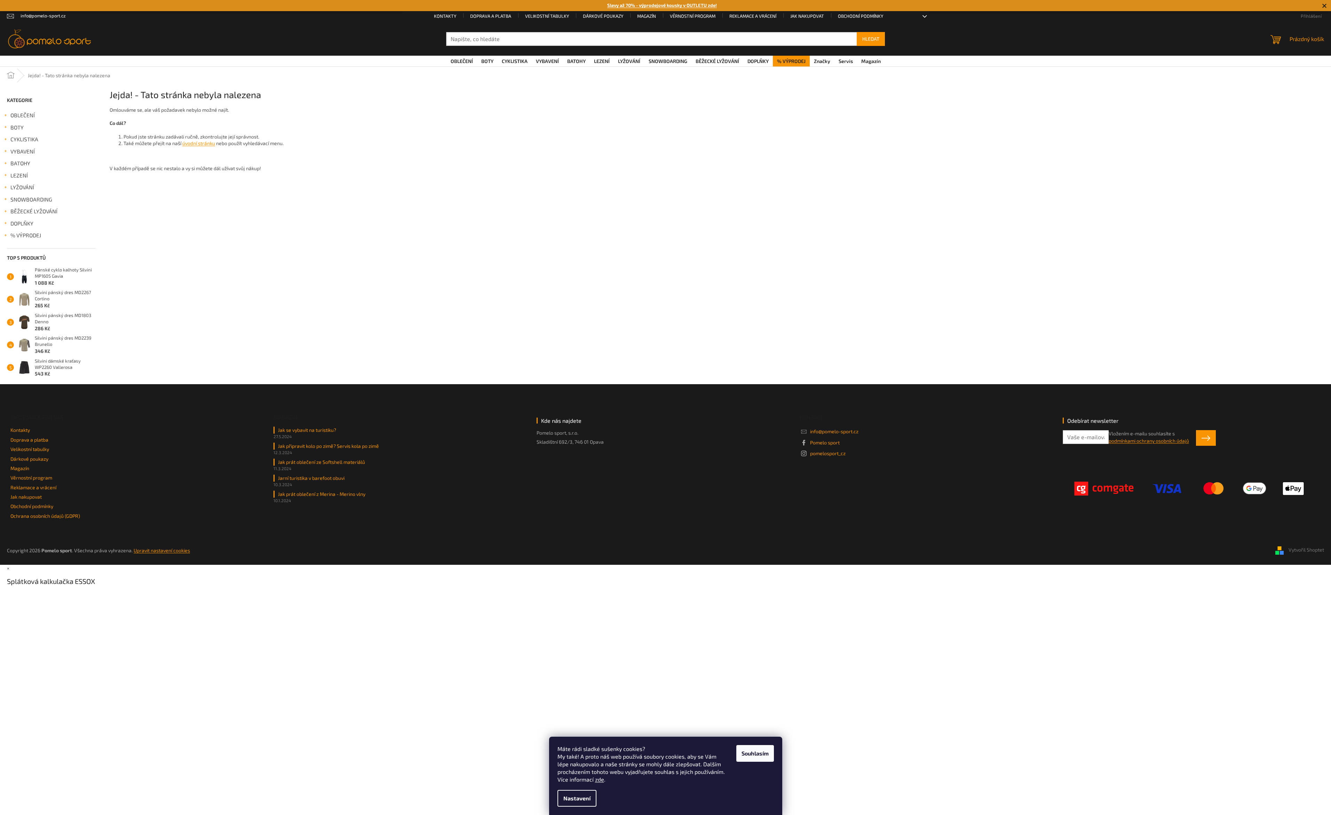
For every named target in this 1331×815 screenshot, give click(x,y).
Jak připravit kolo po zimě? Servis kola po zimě (328, 446)
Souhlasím (755, 753)
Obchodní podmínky (860, 16)
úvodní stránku (198, 143)
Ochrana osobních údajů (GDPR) (45, 516)
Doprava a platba (490, 16)
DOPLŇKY (21, 223)
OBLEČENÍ (22, 115)
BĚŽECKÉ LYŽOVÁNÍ (33, 211)
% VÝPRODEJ (25, 235)
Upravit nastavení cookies (162, 550)
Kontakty (445, 16)
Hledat (870, 39)
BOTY (17, 127)
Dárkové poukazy (603, 16)
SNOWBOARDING (31, 199)
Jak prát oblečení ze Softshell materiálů (321, 462)
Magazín (646, 16)
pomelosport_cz (828, 453)
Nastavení (577, 798)
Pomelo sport (825, 442)
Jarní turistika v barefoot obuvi (311, 478)
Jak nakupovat (807, 16)
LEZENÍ (19, 175)
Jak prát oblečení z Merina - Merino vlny (321, 494)
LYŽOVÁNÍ (22, 187)
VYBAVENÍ (22, 151)
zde (599, 779)
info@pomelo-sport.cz (834, 431)
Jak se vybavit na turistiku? (307, 430)
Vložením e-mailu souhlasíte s (1149, 436)
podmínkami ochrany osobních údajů (1149, 441)
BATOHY (20, 163)
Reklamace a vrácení (752, 16)
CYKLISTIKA (24, 139)
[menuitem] (461, 61)
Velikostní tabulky (547, 16)
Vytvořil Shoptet (1306, 550)
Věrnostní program (692, 16)
